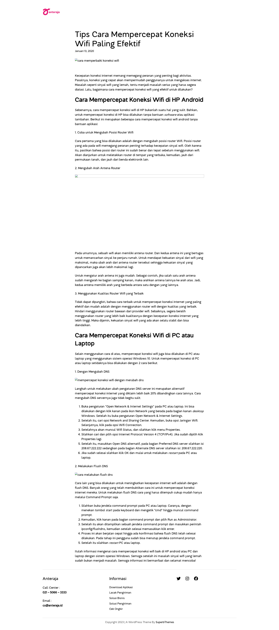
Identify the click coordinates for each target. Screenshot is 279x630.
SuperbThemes (165, 622)
